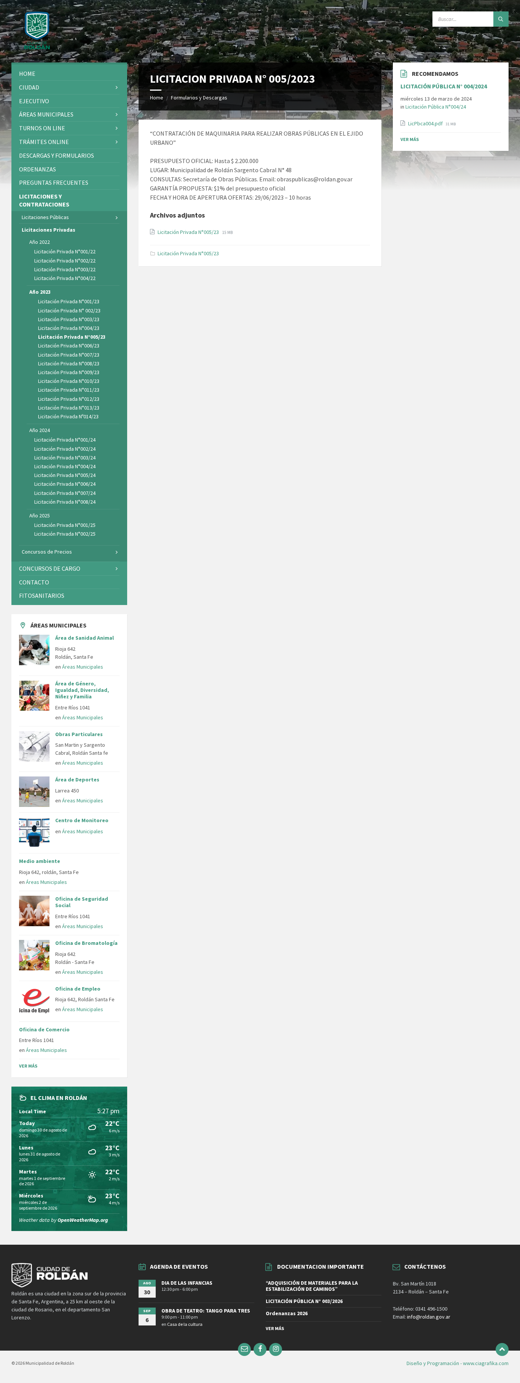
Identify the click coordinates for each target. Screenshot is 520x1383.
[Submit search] (501, 19)
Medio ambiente (39, 861)
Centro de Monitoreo (81, 820)
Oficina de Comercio (44, 1029)
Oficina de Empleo (77, 988)
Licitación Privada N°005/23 (189, 232)
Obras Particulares (79, 734)
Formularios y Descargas (199, 97)
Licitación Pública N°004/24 (435, 106)
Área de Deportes (77, 779)
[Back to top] (502, 1349)
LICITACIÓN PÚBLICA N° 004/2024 (443, 86)
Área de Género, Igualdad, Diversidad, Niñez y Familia (82, 690)
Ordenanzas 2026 (287, 1313)
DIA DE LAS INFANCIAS (186, 1282)
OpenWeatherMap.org (82, 1220)
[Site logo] (36, 47)
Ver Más (28, 1066)
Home (156, 97)
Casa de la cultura (185, 1324)
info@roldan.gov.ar (428, 1316)
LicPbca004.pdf (426, 123)
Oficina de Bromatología (86, 943)
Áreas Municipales (82, 666)
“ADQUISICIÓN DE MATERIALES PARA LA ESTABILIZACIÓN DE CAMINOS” (312, 1286)
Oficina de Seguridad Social (81, 902)
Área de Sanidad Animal (84, 637)
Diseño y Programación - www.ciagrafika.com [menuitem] (458, 1363)
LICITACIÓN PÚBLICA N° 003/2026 (304, 1301)
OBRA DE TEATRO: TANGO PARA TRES (205, 1310)
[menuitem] (69, 73)
